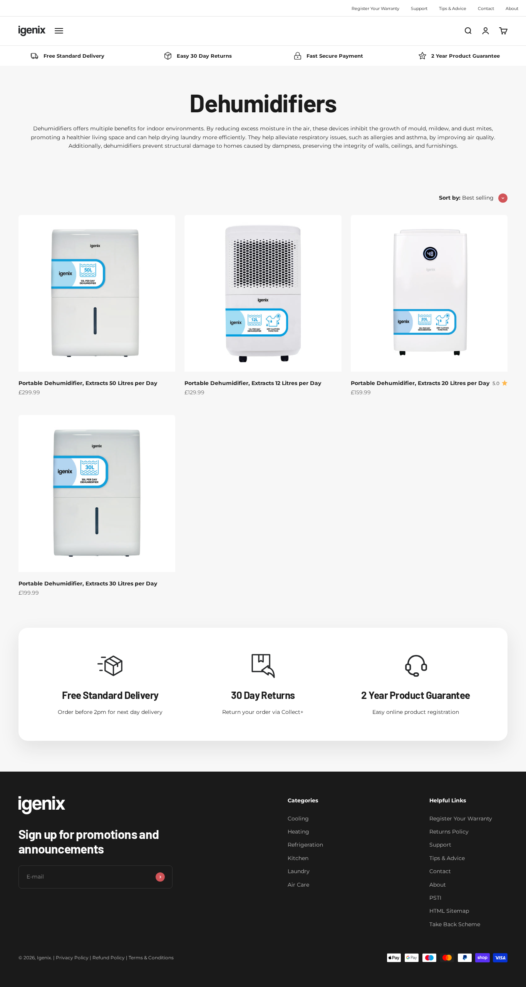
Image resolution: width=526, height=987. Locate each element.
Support (419, 8)
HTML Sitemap (449, 910)
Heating (298, 831)
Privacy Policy (72, 957)
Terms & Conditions (151, 957)
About (512, 8)
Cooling (298, 818)
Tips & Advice (452, 8)
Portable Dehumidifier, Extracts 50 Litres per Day (87, 383)
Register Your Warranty (375, 8)
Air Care (298, 884)
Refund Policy (108, 957)
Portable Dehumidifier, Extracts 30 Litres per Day (87, 583)
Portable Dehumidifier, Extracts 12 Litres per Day (252, 383)
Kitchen (298, 858)
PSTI (435, 897)
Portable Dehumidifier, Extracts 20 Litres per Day (420, 383)
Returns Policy (449, 831)
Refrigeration (305, 844)
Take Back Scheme (454, 924)
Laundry (299, 871)
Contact (486, 8)
